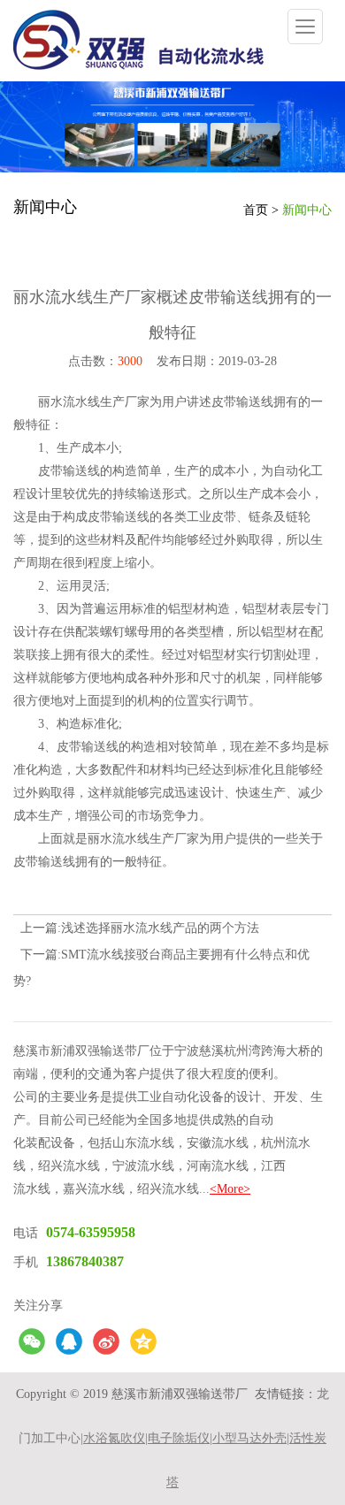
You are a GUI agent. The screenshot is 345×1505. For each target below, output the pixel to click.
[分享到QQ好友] (69, 1341)
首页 (255, 210)
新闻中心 (307, 210)
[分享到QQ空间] (143, 1341)
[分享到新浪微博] (106, 1341)
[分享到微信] (32, 1341)
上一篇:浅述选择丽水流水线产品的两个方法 (139, 928)
